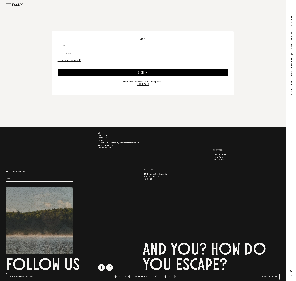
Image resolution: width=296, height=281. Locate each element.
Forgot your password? (69, 60)
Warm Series (219, 160)
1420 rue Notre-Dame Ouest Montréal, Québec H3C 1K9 (157, 176)
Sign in (142, 72)
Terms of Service (105, 145)
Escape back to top (142, 277)
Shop (100, 133)
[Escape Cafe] (18, 5)
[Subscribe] (70, 178)
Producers (102, 138)
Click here (143, 84)
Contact (101, 140)
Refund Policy (104, 148)
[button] (291, 4)
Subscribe (103, 135)
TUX (275, 277)
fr (291, 276)
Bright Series (219, 157)
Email (8, 178)
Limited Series (219, 155)
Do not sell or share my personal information (118, 143)
